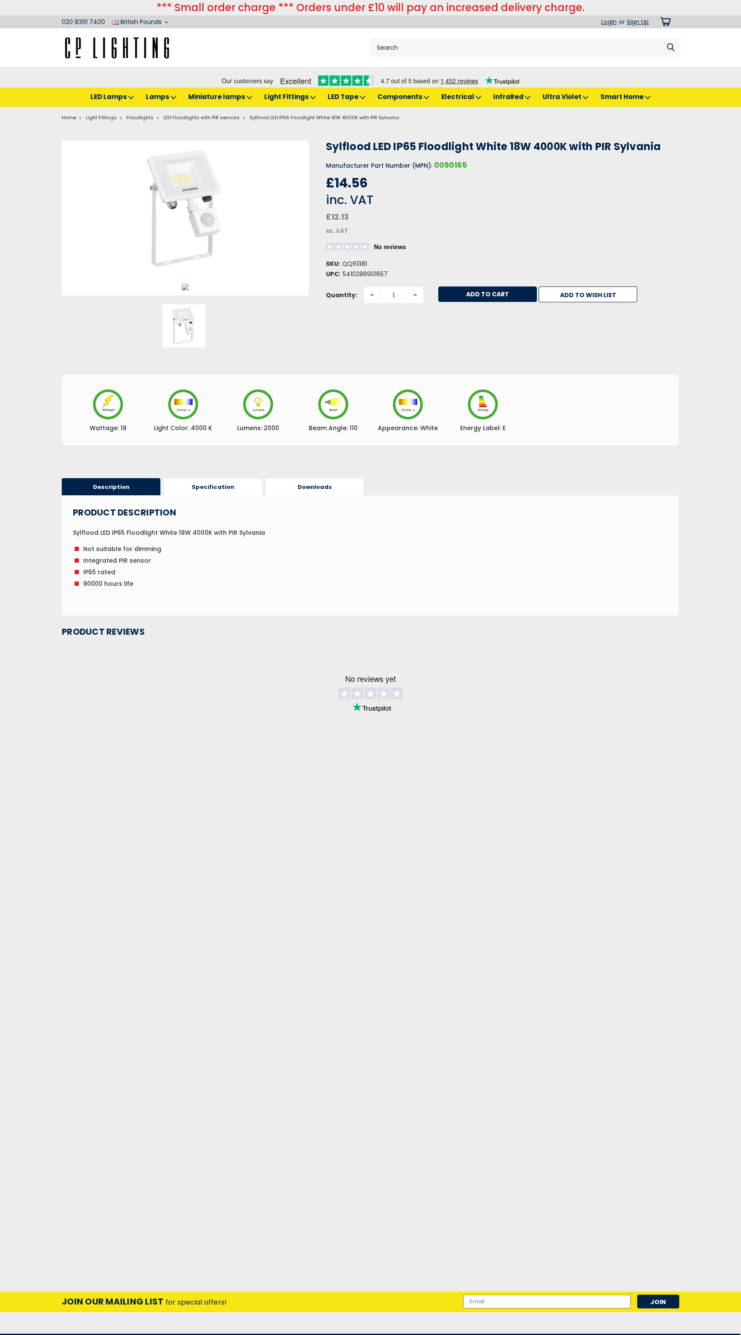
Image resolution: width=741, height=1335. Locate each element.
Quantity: (341, 295)
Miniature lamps (217, 96)
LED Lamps (109, 96)
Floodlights (140, 117)
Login (609, 22)
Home (69, 117)
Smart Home (622, 96)
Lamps (158, 96)
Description (111, 487)
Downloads (315, 487)
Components (400, 96)
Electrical (458, 96)
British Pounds (141, 22)
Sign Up (638, 22)
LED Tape (344, 96)
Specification (213, 487)
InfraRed (509, 96)
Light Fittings (287, 96)
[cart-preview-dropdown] (664, 21)
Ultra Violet (562, 96)
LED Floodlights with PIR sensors (201, 117)
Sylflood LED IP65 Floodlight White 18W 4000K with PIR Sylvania (324, 117)
